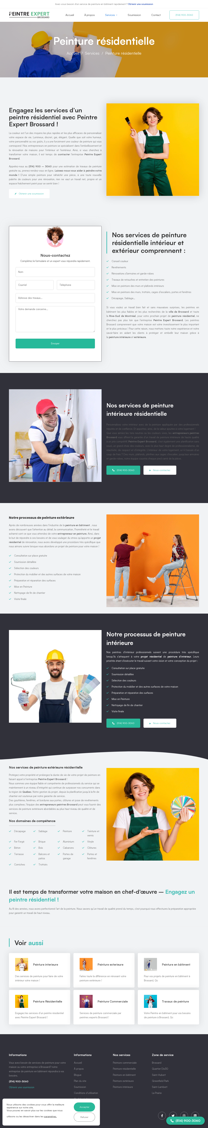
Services (92, 53)
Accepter (84, 1107)
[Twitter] (173, 1116)
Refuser (84, 1117)
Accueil (73, 53)
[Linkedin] (195, 1116)
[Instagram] (184, 1116)
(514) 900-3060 (18, 1081)
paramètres (50, 1116)
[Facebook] (162, 1116)
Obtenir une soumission (140, 4)
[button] (185, 1121)
